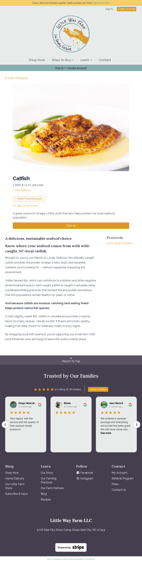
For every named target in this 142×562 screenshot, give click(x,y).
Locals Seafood (21, 190)
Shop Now (37, 60)
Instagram (86, 478)
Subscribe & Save (16, 493)
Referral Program (123, 478)
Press (115, 484)
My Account (119, 472)
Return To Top (71, 361)
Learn (85, 60)
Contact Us (119, 489)
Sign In (109, 9)
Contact (105, 60)
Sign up (71, 225)
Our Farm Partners (52, 488)
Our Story (47, 472)
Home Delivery (14, 478)
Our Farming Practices (48, 480)
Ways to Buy (62, 60)
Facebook (86, 472)
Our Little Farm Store (14, 486)
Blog (44, 493)
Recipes (46, 499)
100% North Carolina (119, 243)
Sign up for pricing (27, 205)
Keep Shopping (17, 78)
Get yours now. (101, 3)
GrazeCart (90, 559)
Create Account (126, 9)
